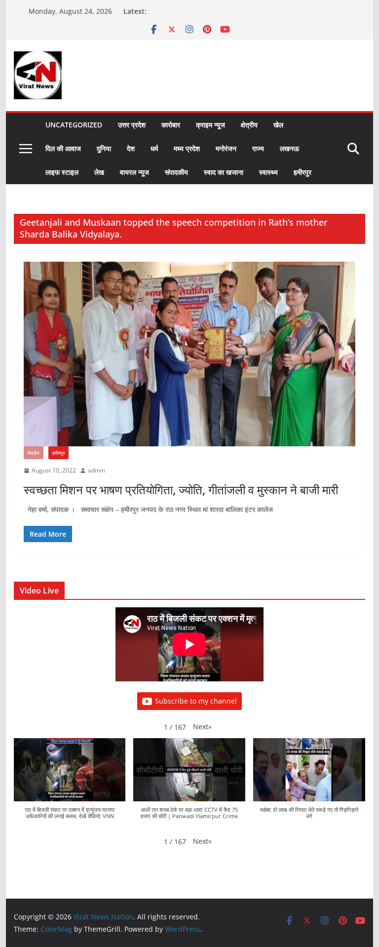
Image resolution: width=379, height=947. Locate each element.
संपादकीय (176, 172)
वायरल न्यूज (134, 172)
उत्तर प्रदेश (132, 124)
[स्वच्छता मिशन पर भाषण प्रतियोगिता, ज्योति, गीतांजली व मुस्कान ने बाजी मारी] (190, 354)
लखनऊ (289, 148)
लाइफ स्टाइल (61, 172)
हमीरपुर (302, 172)
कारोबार (170, 124)
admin (96, 470)
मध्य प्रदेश (187, 148)
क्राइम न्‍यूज (210, 124)
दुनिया (104, 148)
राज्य (258, 148)
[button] (202, 726)
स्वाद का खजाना (223, 172)
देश (131, 148)
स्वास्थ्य (268, 172)
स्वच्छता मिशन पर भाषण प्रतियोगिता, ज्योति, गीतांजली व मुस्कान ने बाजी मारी (181, 489)
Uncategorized (73, 124)
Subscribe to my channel (196, 701)
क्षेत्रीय (249, 124)
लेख (99, 172)
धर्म (154, 148)
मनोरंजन (226, 148)
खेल (278, 124)
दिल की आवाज (63, 148)
